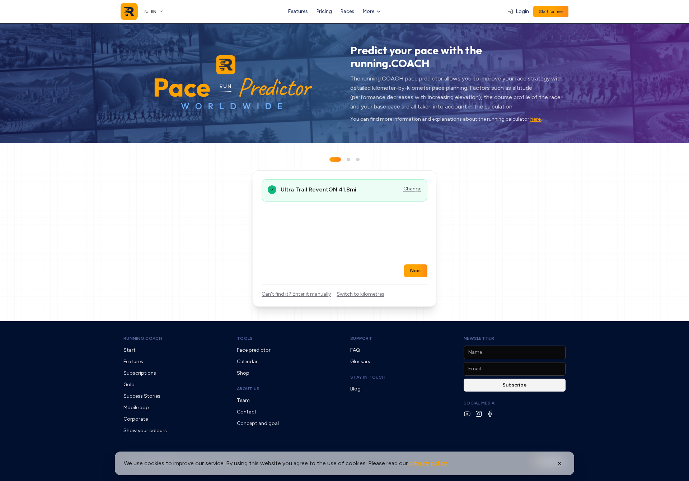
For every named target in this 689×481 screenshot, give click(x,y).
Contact (247, 412)
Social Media (479, 403)
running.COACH (142, 338)
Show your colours (145, 430)
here (535, 119)
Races (347, 11)
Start (129, 350)
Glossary (360, 362)
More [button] (368, 11)
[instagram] (478, 413)
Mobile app (136, 407)
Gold (129, 384)
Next (416, 271)
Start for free (551, 11)
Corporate (135, 419)
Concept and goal (258, 423)
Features (298, 11)
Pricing (324, 11)
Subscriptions (139, 373)
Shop (243, 373)
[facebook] (490, 413)
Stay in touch (367, 377)
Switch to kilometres (360, 294)
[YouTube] (467, 413)
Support (361, 338)
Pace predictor (254, 350)
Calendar (247, 362)
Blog (355, 389)
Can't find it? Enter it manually (296, 294)
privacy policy (428, 463)
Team (243, 400)
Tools (245, 338)
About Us (248, 388)
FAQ (355, 350)
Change (412, 189)
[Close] (559, 463)
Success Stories (141, 396)
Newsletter (479, 338)
